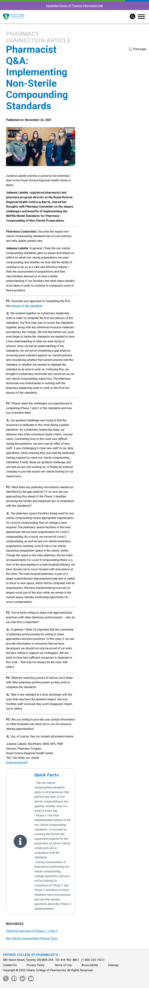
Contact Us (10, 965)
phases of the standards (27, 306)
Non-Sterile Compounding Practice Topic (32, 938)
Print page (139, 49)
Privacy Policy (36, 965)
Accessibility (90, 965)
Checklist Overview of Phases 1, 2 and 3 (31, 931)
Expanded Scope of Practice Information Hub (74, 5)
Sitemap (113, 965)
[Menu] (141, 16)
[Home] (13, 22)
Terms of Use (63, 965)
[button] (131, 16)
